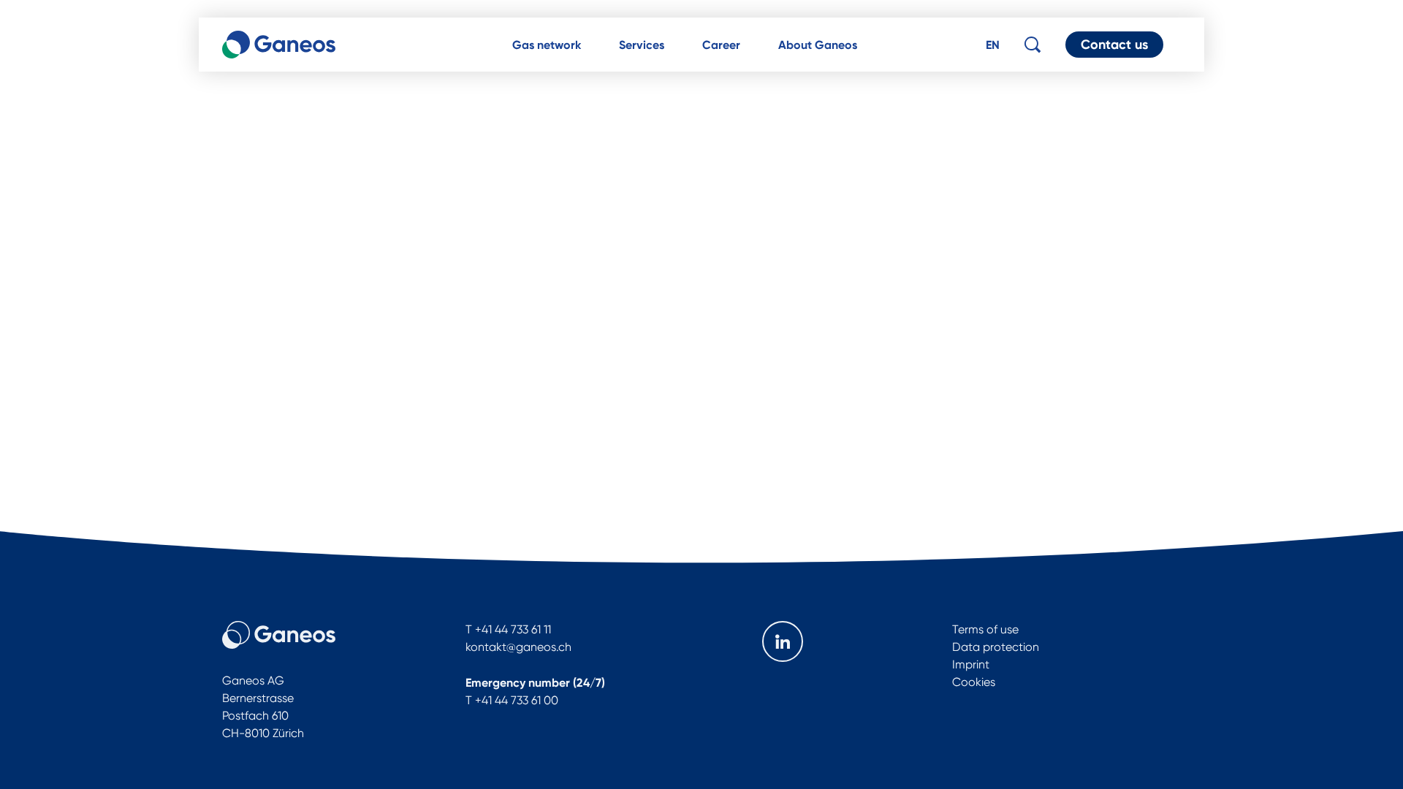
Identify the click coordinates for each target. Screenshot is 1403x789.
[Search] (1032, 44)
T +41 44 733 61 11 (508, 629)
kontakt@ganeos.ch (518, 647)
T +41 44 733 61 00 (511, 700)
